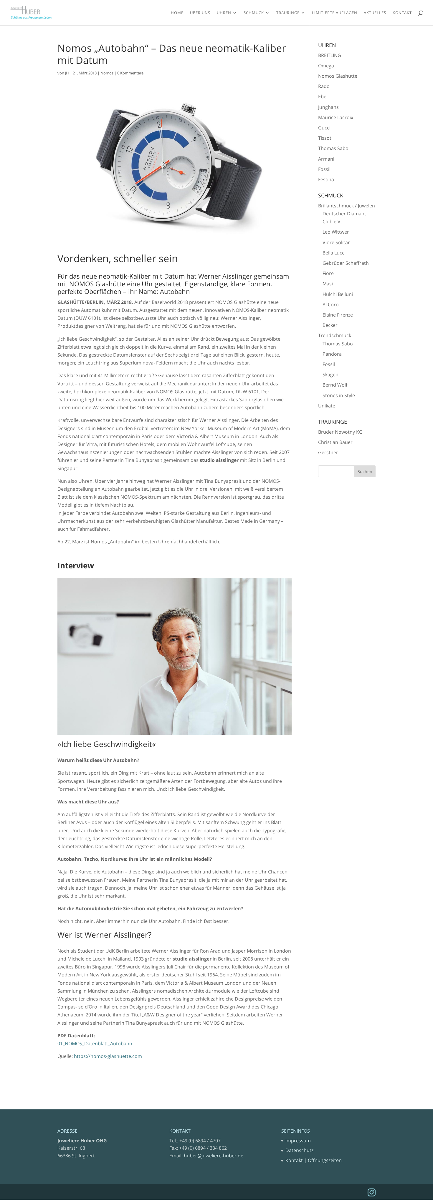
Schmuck (254, 13)
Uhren (224, 13)
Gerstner (328, 452)
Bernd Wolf (335, 385)
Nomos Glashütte (337, 76)
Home (177, 13)
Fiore (328, 273)
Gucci (324, 127)
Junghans (328, 107)
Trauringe (288, 13)
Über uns (200, 13)
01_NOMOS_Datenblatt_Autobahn (94, 1043)
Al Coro (331, 304)
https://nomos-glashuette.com (108, 1056)
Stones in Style (339, 395)
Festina (326, 179)
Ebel (323, 96)
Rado (324, 86)
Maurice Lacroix (335, 117)
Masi (328, 283)
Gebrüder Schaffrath (346, 263)
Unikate (326, 405)
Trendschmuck (334, 335)
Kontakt (402, 13)
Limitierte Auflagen (334, 13)
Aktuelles (375, 13)
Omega (326, 65)
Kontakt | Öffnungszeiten (313, 1160)
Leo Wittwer (336, 232)
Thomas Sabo (333, 148)
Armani (326, 159)
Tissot (324, 138)
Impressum (298, 1140)
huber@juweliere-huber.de (213, 1155)
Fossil (324, 169)
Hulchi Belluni (338, 294)
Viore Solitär (336, 242)
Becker (330, 325)
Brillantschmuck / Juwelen (346, 205)
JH (67, 73)
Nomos (106, 73)
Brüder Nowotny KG (340, 432)
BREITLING (329, 55)
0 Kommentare (130, 73)
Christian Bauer (335, 442)
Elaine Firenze (338, 315)
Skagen (330, 374)
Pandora (332, 354)
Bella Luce (334, 252)
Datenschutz (299, 1150)
